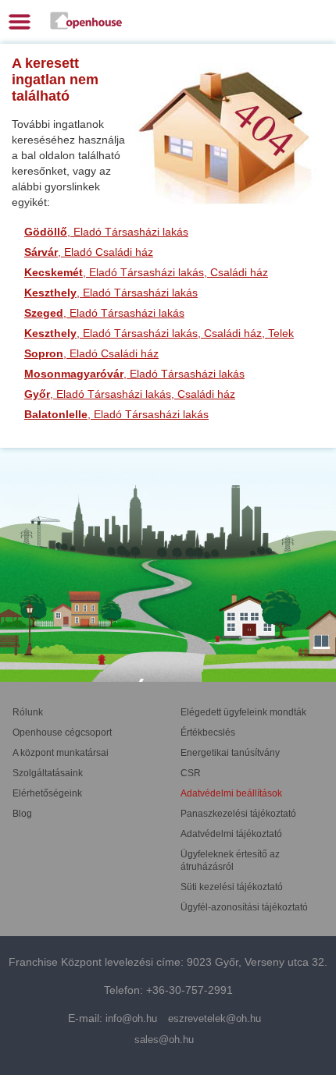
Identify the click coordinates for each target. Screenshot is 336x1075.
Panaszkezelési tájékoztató (238, 813)
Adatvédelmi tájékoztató (231, 833)
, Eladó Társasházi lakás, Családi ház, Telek (159, 333)
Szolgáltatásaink (48, 773)
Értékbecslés (208, 732)
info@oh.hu (131, 1018)
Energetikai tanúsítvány (230, 752)
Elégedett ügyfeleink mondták (243, 712)
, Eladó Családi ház (88, 252)
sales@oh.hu (164, 1039)
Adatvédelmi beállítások (231, 793)
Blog (22, 813)
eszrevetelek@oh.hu (214, 1018)
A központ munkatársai (61, 752)
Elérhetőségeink (47, 793)
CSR (191, 773)
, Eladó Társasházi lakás (106, 231)
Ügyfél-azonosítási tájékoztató (244, 907)
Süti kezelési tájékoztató (232, 887)
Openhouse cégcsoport (62, 732)
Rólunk (28, 712)
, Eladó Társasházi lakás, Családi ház (146, 272)
